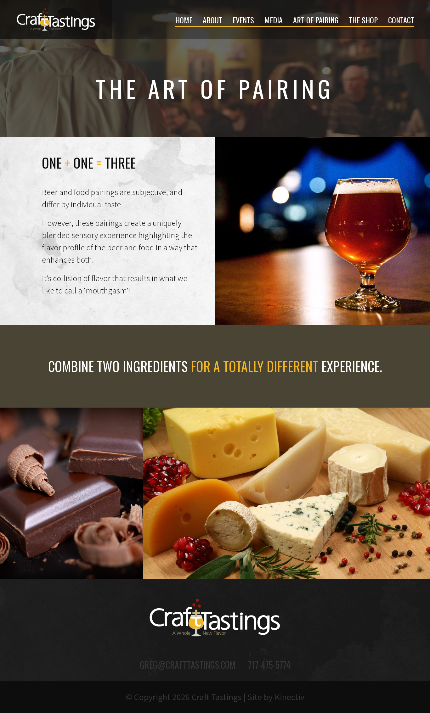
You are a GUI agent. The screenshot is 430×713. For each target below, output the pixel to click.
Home (183, 19)
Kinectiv (289, 697)
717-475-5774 (269, 664)
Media (273, 19)
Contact (401, 19)
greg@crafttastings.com (187, 664)
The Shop (363, 19)
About (212, 19)
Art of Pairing (315, 19)
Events (243, 19)
